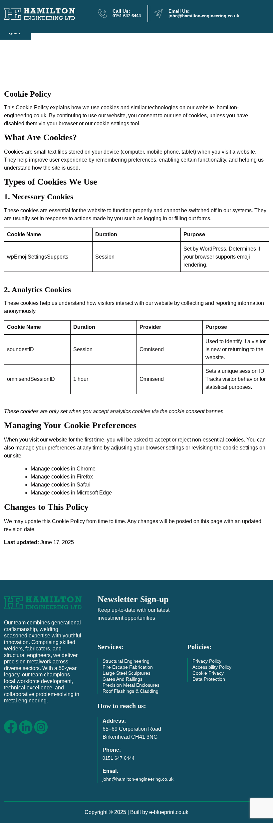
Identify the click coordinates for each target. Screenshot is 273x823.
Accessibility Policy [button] (211, 667)
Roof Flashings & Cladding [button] (130, 691)
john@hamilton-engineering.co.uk (203, 16)
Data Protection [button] (208, 679)
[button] (43, 602)
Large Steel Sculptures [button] (126, 673)
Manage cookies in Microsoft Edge (71, 492)
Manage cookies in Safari (61, 484)
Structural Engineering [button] (126, 661)
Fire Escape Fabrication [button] (128, 667)
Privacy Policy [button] (206, 661)
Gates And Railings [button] (122, 679)
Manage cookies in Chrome (63, 468)
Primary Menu (256, 15)
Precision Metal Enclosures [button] (131, 685)
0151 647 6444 (127, 16)
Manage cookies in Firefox (62, 476)
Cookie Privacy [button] (208, 673)
